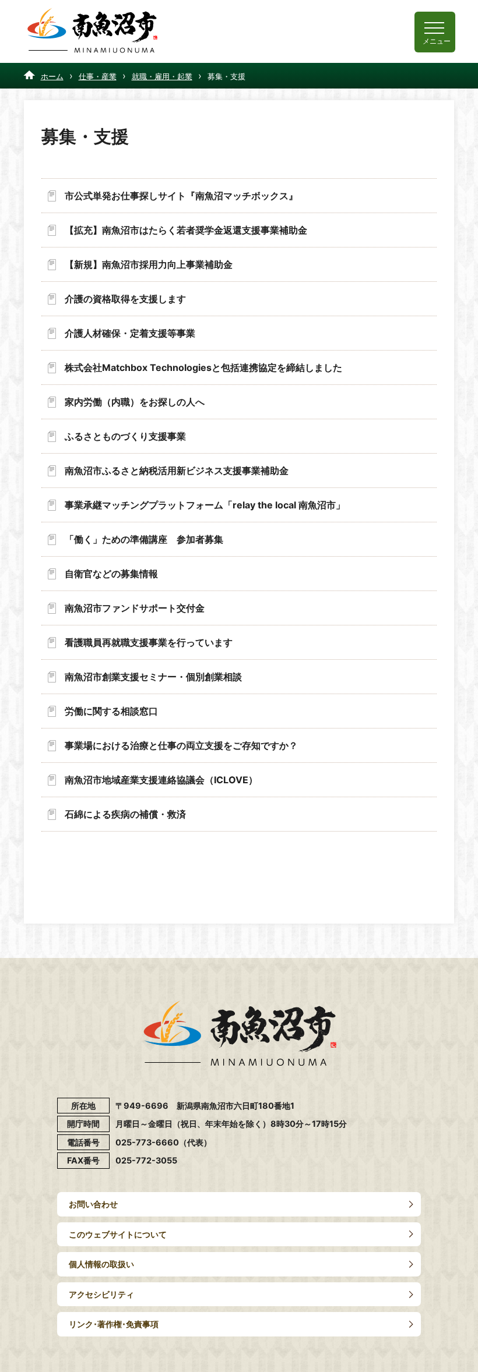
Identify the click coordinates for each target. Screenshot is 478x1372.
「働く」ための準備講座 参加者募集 (144, 539)
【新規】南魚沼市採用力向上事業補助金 (149, 264)
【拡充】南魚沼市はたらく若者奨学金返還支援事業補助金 (186, 230)
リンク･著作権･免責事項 (114, 1324)
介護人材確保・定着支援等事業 (130, 333)
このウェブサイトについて (118, 1234)
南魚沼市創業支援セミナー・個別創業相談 (153, 677)
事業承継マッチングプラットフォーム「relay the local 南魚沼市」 (205, 505)
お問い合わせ (93, 1204)
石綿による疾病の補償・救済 (125, 814)
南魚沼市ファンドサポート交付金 (135, 608)
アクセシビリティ (101, 1294)
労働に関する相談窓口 (111, 711)
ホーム (52, 76)
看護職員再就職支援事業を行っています (149, 642)
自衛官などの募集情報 (111, 573)
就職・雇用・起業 (162, 76)
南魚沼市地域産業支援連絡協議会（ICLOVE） (161, 780)
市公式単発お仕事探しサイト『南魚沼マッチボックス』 (181, 195)
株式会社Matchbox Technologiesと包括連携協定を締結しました (203, 367)
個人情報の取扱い (101, 1264)
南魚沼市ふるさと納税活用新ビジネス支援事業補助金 (177, 470)
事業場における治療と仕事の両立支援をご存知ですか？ (181, 745)
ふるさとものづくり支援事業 (125, 436)
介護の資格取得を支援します (125, 299)
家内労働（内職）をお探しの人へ (135, 402)
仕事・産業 (98, 76)
